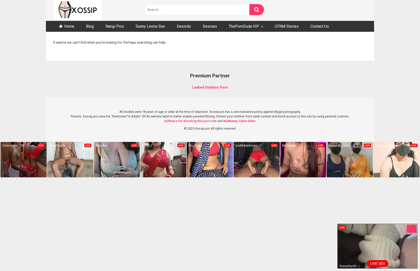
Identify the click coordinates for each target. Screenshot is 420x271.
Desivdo (184, 26)
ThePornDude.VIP (244, 26)
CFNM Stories (287, 26)
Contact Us (319, 26)
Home (69, 26)
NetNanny (230, 121)
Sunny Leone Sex (150, 26)
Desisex (210, 26)
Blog (90, 26)
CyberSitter (247, 121)
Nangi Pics (114, 26)
